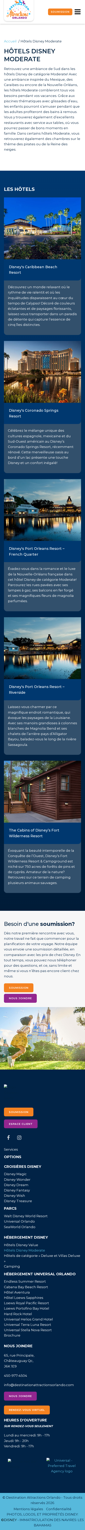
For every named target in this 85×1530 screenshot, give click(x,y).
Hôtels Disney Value (21, 1245)
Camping (12, 1266)
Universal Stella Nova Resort (28, 1330)
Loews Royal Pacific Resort (26, 1303)
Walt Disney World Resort (26, 1216)
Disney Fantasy (17, 1190)
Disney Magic (15, 1174)
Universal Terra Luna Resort (27, 1325)
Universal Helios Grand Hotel (28, 1319)
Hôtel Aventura (17, 1292)
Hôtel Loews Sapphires (23, 1298)
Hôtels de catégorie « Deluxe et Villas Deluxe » (42, 1258)
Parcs (10, 1208)
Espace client (21, 1123)
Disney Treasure (18, 1201)
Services (11, 1149)
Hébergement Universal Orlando (40, 1274)
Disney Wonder (17, 1180)
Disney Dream (16, 1185)
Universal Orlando (19, 1221)
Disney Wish (14, 1196)
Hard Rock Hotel (18, 1314)
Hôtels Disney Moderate (24, 1250)
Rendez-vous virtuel (27, 1409)
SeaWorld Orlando (19, 1227)
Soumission (60, 11)
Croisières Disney (22, 1166)
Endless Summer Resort (25, 1281)
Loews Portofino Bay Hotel (26, 1308)
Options (12, 1157)
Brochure (12, 1335)
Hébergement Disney (26, 1237)
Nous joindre (20, 998)
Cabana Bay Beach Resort (26, 1287)
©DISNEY (9, 1520)
